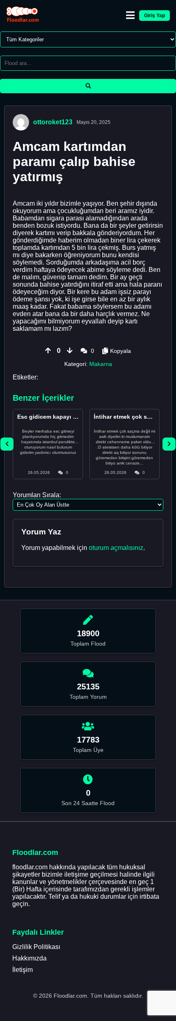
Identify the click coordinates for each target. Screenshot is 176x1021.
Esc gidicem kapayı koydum (56, 416)
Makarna (100, 364)
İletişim (22, 969)
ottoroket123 (52, 122)
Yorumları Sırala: (37, 494)
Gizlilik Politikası (36, 946)
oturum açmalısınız (116, 547)
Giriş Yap (154, 15)
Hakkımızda (29, 958)
